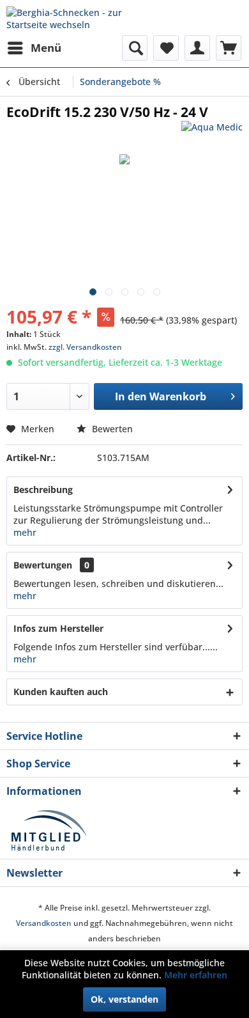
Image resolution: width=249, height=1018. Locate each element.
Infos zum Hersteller (58, 628)
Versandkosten (44, 923)
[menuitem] (34, 48)
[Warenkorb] (228, 48)
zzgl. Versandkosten (85, 346)
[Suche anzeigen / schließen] (134, 48)
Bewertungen (42, 565)
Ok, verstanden (124, 999)
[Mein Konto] (197, 48)
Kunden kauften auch (60, 691)
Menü (46, 47)
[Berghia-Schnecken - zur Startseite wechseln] (65, 17)
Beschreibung (43, 489)
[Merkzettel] (166, 48)
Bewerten (111, 429)
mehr (24, 532)
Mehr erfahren (195, 975)
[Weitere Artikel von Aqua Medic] (212, 132)
